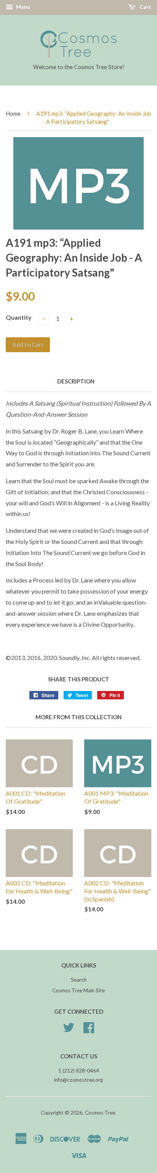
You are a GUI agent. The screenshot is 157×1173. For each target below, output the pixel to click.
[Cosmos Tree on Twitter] (68, 1030)
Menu (22, 6)
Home (13, 113)
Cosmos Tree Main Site (78, 990)
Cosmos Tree (100, 1113)
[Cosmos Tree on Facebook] (89, 1030)
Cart (144, 6)
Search (79, 980)
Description (76, 381)
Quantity (19, 317)
